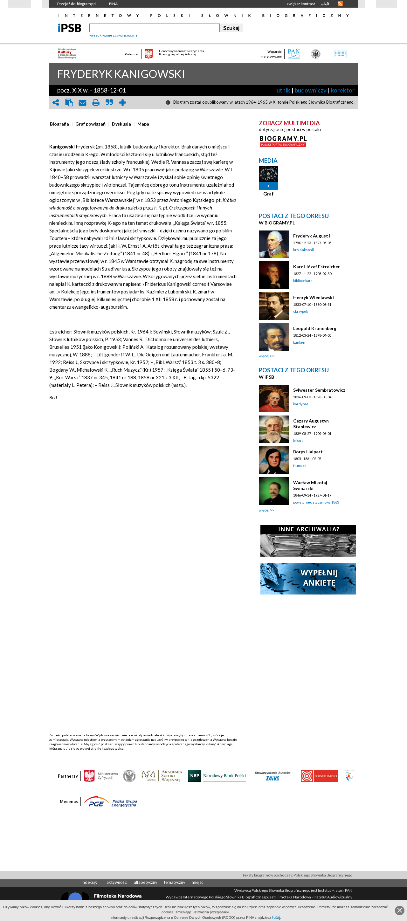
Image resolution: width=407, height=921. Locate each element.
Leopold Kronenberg (314, 328)
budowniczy (311, 90)
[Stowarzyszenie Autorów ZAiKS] (273, 775)
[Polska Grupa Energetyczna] (110, 801)
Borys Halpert (308, 451)
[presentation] (59, 124)
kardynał (300, 404)
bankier (299, 342)
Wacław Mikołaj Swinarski (310, 485)
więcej (264, 356)
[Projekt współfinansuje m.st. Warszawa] (349, 775)
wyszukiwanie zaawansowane (113, 35)
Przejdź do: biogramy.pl (76, 3)
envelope (82, 103)
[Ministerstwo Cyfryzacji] (101, 775)
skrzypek (300, 311)
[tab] (61, 124)
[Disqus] (144, 488)
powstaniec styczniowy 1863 (316, 502)
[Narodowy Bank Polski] (217, 775)
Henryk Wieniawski (313, 297)
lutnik (282, 90)
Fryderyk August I (311, 235)
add (122, 103)
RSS (340, 3)
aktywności (117, 882)
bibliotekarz (302, 280)
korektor (343, 90)
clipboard (69, 103)
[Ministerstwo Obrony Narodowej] (129, 775)
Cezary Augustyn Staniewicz (311, 423)
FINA (113, 3)
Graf (268, 193)
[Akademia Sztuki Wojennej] (162, 775)
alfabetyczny (145, 882)
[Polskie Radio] (319, 775)
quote (109, 103)
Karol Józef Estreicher (316, 266)
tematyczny (174, 882)
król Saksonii (303, 250)
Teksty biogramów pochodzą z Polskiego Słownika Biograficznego (297, 875)
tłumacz (299, 466)
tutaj (276, 917)
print (96, 103)
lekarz (298, 440)
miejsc (197, 882)
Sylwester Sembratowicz (319, 390)
